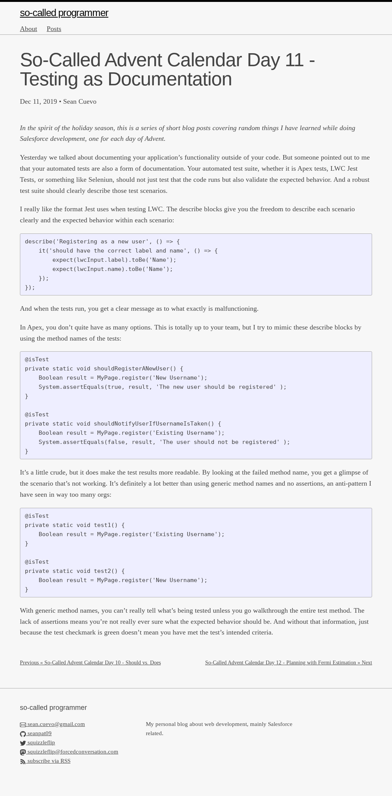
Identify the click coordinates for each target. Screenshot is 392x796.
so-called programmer (64, 12)
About (28, 29)
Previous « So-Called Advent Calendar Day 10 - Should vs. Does (90, 663)
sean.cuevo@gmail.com (56, 724)
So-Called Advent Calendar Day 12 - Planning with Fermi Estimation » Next (288, 663)
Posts (54, 29)
